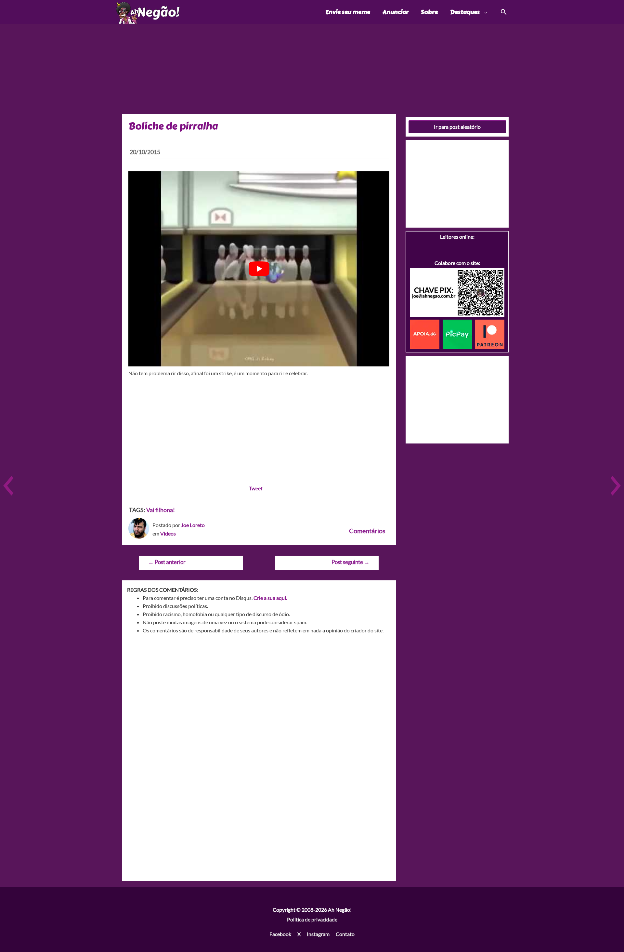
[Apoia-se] (426, 333)
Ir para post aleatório (457, 127)
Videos (168, 533)
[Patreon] (489, 333)
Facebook (280, 934)
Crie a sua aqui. (270, 598)
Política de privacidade (312, 919)
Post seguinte (351, 562)
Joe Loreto (193, 525)
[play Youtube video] (258, 268)
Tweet (256, 488)
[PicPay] (459, 333)
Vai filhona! (160, 509)
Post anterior (167, 562)
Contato (345, 934)
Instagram (318, 934)
